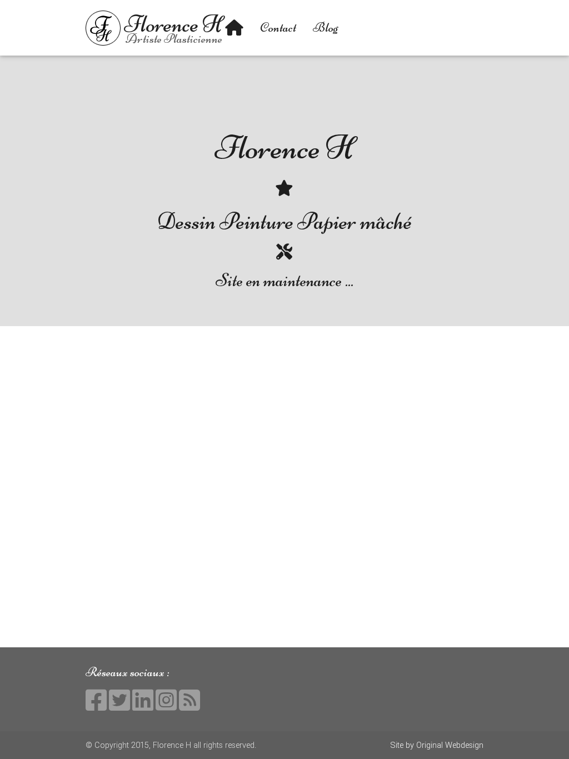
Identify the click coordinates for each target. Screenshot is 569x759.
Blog (325, 27)
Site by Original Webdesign (436, 745)
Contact (278, 27)
